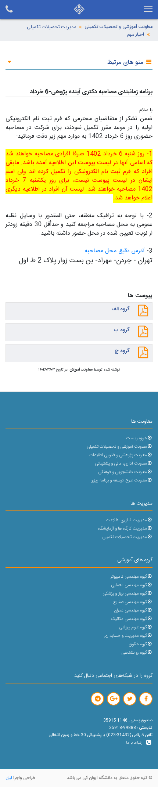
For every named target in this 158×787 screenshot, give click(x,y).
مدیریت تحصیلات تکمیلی (51, 27)
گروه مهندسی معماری (129, 585)
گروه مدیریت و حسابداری (125, 635)
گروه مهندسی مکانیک (129, 618)
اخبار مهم (135, 35)
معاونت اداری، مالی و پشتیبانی (121, 463)
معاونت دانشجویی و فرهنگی (122, 472)
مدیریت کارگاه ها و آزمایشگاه (122, 528)
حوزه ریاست (136, 438)
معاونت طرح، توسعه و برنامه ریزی (118, 480)
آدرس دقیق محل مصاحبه (114, 251)
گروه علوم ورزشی (133, 627)
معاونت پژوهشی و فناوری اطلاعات (118, 455)
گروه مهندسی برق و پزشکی (125, 593)
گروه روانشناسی (134, 652)
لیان (9, 777)
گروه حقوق (138, 644)
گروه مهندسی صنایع (130, 602)
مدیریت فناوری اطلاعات (126, 520)
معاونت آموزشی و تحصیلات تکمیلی (118, 27)
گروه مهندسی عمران (130, 610)
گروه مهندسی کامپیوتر (129, 576)
